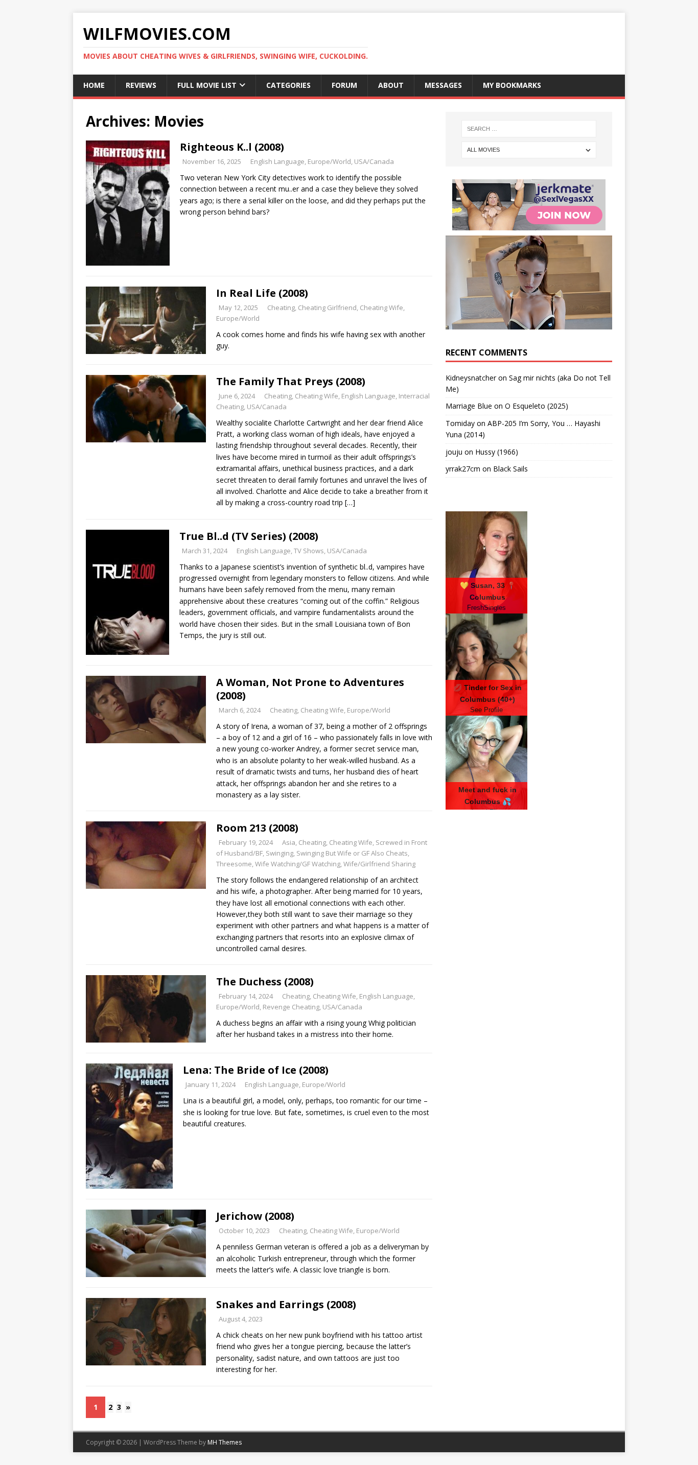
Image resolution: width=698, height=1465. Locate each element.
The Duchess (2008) (265, 981)
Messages (443, 85)
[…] (350, 502)
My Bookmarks (512, 85)
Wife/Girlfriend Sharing (379, 863)
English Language (277, 161)
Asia (288, 842)
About (391, 85)
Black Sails (510, 469)
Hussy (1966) (496, 452)
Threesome (234, 863)
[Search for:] (529, 128)
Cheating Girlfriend (327, 307)
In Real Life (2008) (262, 293)
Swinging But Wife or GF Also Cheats (352, 853)
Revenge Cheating (291, 1006)
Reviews (141, 85)
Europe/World (329, 161)
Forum (344, 85)
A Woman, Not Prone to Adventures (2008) (310, 688)
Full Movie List (207, 85)
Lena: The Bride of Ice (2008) (256, 1070)
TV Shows (309, 550)
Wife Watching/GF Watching (297, 863)
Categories (288, 85)
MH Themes (224, 1442)
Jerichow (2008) (255, 1216)
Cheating (281, 307)
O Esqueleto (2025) (536, 406)
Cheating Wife (381, 307)
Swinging (279, 853)
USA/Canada (374, 161)
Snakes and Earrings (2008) (286, 1304)
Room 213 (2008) (257, 828)
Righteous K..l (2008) (232, 147)
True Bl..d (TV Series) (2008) (248, 536)
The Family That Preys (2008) (290, 381)
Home (94, 85)
